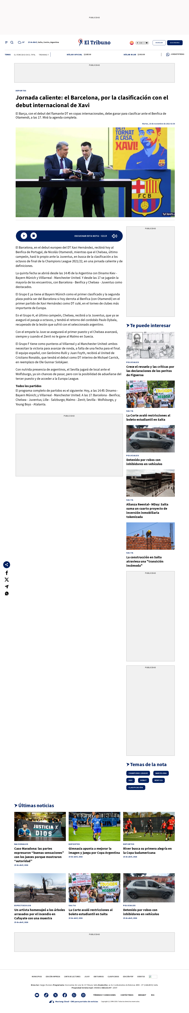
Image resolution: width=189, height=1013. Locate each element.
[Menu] (6, 42)
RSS (152, 995)
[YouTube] (37, 995)
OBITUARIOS (99, 976)
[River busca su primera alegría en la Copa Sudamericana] (149, 826)
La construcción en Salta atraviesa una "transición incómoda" (144, 561)
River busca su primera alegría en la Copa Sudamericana (147, 850)
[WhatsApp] (74, 995)
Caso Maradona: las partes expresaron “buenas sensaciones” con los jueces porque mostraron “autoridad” (39, 854)
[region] (94, 73)
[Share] (6, 564)
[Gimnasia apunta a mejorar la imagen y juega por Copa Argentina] (94, 826)
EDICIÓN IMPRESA (53, 976)
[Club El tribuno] (153, 976)
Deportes (21, 90)
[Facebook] (65, 995)
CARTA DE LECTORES (72, 976)
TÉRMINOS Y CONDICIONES (104, 995)
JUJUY (87, 976)
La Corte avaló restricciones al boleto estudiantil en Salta (148, 417)
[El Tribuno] (94, 42)
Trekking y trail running (37, 55)
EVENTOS (141, 976)
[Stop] (33, 236)
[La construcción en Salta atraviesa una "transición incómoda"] (150, 536)
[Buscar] (12, 42)
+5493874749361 (177, 54)
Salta (130, 411)
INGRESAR (159, 43)
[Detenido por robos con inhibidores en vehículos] (150, 438)
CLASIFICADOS (113, 976)
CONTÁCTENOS (127, 995)
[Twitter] (55, 995)
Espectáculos (22, 905)
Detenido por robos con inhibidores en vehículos (144, 462)
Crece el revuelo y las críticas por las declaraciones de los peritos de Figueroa (150, 370)
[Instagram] (83, 995)
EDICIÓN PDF (128, 976)
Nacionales (21, 844)
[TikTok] (46, 995)
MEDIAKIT (142, 995)
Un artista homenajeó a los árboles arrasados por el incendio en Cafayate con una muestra (39, 914)
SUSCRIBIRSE (175, 43)
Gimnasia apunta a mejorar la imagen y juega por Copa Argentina (94, 850)
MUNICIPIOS (37, 976)
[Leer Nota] (24, 236)
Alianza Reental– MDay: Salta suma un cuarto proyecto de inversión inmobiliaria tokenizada (147, 510)
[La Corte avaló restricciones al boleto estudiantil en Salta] (150, 394)
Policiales (132, 362)
